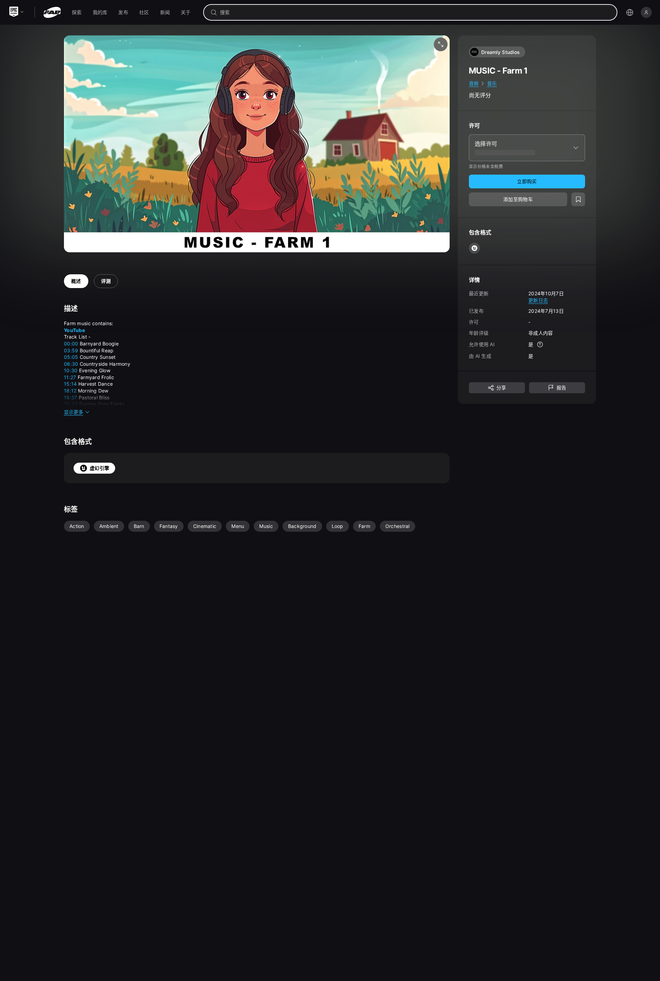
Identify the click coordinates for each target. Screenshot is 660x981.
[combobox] (415, 12)
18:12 (70, 391)
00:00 (71, 343)
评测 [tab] (106, 281)
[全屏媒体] (441, 44)
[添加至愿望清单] (578, 199)
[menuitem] (76, 12)
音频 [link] (474, 83)
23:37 (70, 404)
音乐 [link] (492, 83)
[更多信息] (540, 344)
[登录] (646, 12)
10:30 (70, 370)
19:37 (70, 397)
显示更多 (73, 412)
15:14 (70, 384)
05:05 (71, 357)
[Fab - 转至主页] (52, 12)
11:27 (70, 377)
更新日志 (538, 300)
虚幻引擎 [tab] (99, 468)
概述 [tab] (76, 281)
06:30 (71, 364)
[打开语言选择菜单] (629, 12)
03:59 (71, 350)
